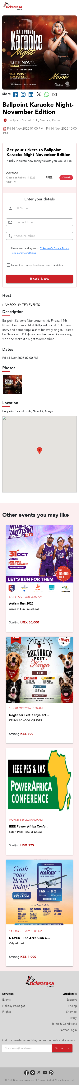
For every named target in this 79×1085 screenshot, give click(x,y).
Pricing (72, 1006)
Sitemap (71, 1012)
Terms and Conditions (23, 253)
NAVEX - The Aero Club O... (29, 938)
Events (6, 1000)
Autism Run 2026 (21, 604)
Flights (6, 1012)
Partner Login (68, 1030)
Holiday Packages (13, 1006)
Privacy (72, 1018)
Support (72, 1000)
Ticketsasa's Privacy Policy (54, 248)
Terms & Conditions (64, 1024)
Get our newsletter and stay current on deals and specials (38, 1040)
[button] (39, 451)
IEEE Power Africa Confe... (28, 827)
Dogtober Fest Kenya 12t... (29, 715)
